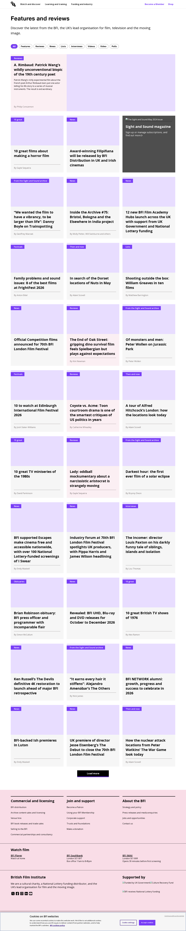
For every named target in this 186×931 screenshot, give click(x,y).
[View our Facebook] (17, 894)
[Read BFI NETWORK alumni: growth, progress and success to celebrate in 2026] (148, 672)
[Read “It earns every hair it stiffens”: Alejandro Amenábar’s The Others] (93, 672)
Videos (91, 46)
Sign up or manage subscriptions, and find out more (146, 134)
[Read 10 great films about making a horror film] (37, 144)
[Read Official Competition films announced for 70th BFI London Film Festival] (37, 335)
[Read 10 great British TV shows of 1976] (148, 608)
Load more (93, 773)
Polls (114, 46)
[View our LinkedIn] (26, 894)
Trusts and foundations (78, 823)
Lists (63, 46)
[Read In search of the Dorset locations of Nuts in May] (93, 271)
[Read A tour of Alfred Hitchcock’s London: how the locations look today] (148, 401)
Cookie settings (128, 922)
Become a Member (154, 4)
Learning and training (56, 4)
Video (103, 46)
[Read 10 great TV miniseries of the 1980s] (37, 467)
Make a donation (75, 828)
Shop (170, 4)
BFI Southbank (75, 855)
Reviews (40, 46)
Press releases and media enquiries (140, 812)
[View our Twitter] (13, 894)
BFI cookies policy (57, 925)
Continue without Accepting (174, 916)
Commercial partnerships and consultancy (31, 834)
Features (25, 46)
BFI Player (16, 855)
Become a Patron (75, 807)
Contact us (127, 823)
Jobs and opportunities (133, 818)
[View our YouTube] (30, 894)
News (53, 46)
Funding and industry (81, 4)
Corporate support (76, 818)
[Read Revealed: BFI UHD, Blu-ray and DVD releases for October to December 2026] (93, 608)
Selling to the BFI (19, 828)
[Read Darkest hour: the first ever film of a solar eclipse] (148, 467)
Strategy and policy (131, 807)
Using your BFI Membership (80, 812)
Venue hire (16, 818)
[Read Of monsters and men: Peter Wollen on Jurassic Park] (148, 335)
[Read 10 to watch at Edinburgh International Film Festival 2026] (37, 401)
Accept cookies (147, 922)
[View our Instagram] (22, 894)
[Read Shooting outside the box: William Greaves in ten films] (148, 271)
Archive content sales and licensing (28, 812)
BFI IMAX (127, 855)
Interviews (76, 46)
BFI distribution (18, 807)
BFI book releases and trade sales (27, 823)
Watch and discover (30, 4)
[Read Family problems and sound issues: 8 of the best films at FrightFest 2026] (37, 271)
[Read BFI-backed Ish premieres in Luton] (37, 736)
